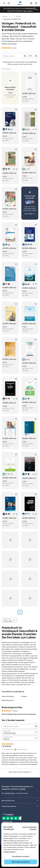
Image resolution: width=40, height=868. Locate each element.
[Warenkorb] (36, 3)
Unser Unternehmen (9, 806)
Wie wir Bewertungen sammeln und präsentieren (19, 714)
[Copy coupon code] (35, 8)
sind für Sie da (9, 793)
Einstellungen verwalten (20, 856)
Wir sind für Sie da (8, 800)
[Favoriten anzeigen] (30, 56)
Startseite (5, 16)
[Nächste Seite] (26, 612)
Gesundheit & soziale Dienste (12, 19)
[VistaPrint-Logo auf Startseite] (20, 3)
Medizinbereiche (7, 700)
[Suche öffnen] (8, 3)
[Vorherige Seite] (14, 612)
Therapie (24, 696)
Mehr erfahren (28, 11)
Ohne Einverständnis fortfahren (29, 828)
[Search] (36, 726)
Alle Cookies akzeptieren (21, 862)
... (11, 16)
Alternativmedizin (8, 696)
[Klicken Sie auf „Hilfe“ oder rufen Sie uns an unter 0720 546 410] (31, 3)
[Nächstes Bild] (37, 9)
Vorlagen (18, 16)
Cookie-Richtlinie (9, 852)
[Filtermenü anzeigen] (36, 56)
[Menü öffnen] (4, 3)
